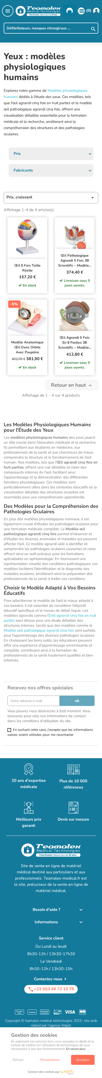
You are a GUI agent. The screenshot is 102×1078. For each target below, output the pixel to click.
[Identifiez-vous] (96, 10)
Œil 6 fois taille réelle (27, 268)
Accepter (82, 1060)
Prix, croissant (51, 197)
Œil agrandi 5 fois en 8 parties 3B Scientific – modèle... (74, 342)
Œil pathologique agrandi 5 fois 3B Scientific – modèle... (74, 260)
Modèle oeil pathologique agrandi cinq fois (39, 630)
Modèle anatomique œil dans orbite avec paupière (27, 347)
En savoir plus (75, 1049)
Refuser (18, 1060)
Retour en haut (72, 385)
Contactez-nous (51, 979)
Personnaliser (50, 1060)
